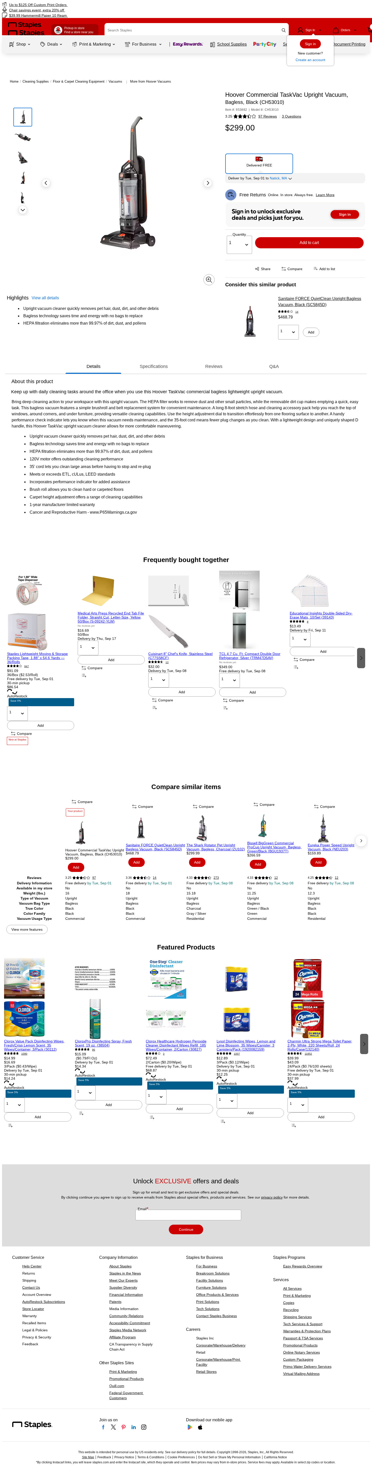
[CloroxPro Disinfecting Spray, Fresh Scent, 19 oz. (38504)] (108, 998)
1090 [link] (24, 1053)
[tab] (93, 366)
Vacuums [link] (115, 81)
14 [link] (296, 311)
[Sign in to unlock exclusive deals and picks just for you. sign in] (295, 214)
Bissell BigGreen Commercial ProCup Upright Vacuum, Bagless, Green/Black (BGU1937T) (274, 847)
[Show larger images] (209, 279)
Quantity (239, 234)
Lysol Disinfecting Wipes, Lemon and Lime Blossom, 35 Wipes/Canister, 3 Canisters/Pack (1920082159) (246, 1045)
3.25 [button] (228, 116)
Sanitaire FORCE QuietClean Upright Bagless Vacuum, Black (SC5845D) (319, 301)
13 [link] (167, 662)
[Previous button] (46, 183)
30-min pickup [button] (18, 683)
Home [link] (14, 81)
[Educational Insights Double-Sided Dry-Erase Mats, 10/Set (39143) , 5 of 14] (323, 591)
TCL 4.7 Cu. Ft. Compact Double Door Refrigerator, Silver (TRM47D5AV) (249, 656)
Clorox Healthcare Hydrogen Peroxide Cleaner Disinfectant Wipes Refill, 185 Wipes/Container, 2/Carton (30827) (176, 1045)
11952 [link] (308, 1053)
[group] (40, 657)
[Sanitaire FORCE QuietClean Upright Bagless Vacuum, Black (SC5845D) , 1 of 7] (155, 828)
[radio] (259, 162)
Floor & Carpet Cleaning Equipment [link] (79, 81)
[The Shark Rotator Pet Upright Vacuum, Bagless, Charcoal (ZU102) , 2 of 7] (216, 828)
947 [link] (26, 666)
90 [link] (93, 1049)
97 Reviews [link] (267, 116)
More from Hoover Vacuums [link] (150, 81)
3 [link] (163, 1053)
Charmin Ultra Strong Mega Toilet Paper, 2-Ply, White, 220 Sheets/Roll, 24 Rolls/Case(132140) (319, 1045)
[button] (283, 30)
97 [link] (94, 878)
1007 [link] (237, 1053)
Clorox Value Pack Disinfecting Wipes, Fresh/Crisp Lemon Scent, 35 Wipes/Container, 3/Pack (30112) (34, 1045)
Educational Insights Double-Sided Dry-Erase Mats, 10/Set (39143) (321, 615)
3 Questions (291, 116)
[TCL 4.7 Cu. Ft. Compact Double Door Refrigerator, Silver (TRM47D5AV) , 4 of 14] (252, 611)
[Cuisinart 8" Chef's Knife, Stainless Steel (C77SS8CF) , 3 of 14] (181, 611)
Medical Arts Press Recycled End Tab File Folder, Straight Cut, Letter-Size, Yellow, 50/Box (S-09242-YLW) (111, 617)
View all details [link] (45, 298)
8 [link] (307, 621)
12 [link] (276, 878)
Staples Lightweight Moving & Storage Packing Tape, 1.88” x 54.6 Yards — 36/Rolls (37, 658)
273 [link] (216, 878)
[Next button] (22, 210)
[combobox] (197, 30)
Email (143, 1209)
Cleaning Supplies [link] (36, 81)
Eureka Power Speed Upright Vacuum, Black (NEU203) (331, 847)
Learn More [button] (325, 195)
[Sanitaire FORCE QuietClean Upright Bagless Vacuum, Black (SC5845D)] (250, 321)
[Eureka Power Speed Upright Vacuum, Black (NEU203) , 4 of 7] (337, 828)
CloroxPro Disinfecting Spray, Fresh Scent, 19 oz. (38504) (103, 1043)
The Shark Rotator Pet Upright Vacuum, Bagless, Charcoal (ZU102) (216, 847)
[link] (63, 4)
